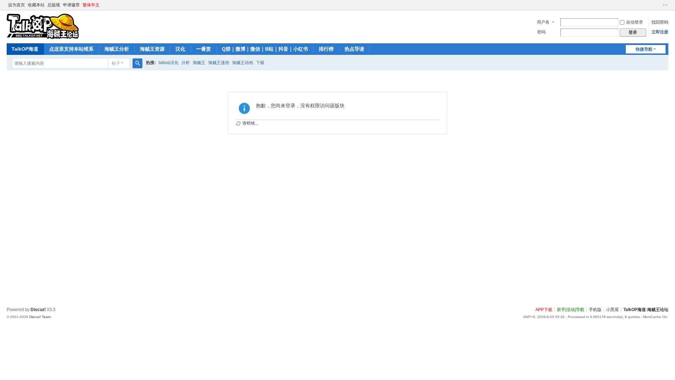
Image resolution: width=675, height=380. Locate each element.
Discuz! (38, 309)
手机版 (595, 309)
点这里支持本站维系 (71, 49)
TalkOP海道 (25, 49)
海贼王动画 (242, 62)
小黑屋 (612, 309)
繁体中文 (91, 4)
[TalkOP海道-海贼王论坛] (43, 26)
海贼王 (199, 62)
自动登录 (634, 22)
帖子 (116, 63)
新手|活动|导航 (570, 309)
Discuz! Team (40, 317)
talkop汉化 (169, 62)
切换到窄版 (665, 5)
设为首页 (16, 4)
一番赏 (203, 49)
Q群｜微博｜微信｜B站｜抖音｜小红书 (265, 49)
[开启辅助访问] (658, 5)
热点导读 (354, 49)
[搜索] (137, 63)
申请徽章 (71, 4)
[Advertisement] (218, 253)
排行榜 (326, 49)
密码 (541, 32)
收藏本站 (36, 4)
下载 (260, 62)
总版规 (53, 4)
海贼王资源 (152, 49)
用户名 (543, 22)
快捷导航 (644, 49)
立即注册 (659, 32)
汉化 (180, 49)
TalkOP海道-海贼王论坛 (645, 309)
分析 (185, 62)
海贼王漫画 (218, 62)
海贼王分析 (116, 49)
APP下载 (543, 309)
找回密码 (659, 22)
